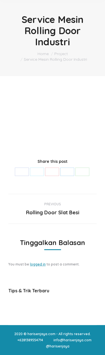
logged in (38, 264)
